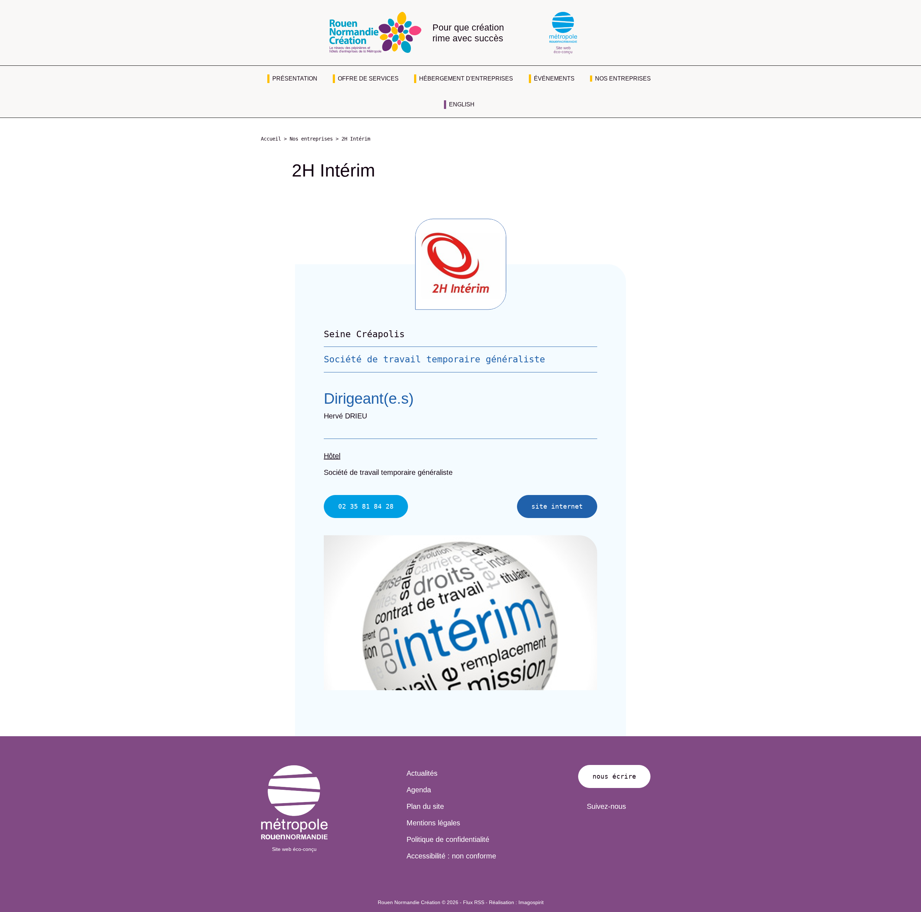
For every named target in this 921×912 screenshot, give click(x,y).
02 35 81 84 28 (366, 506)
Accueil (271, 139)
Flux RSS (473, 902)
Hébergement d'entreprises (466, 78)
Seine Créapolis (364, 334)
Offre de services (368, 78)
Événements (554, 78)
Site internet (557, 506)
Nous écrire (614, 776)
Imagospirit (531, 902)
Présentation (294, 78)
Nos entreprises (623, 78)
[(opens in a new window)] (294, 802)
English (462, 104)
